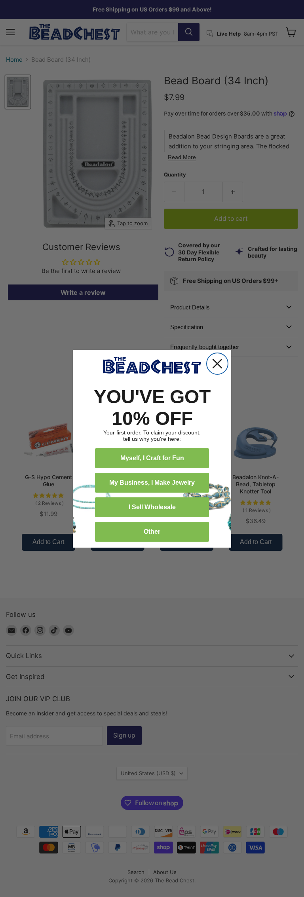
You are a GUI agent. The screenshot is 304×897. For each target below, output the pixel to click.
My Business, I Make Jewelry (152, 482)
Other (152, 531)
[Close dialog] (217, 363)
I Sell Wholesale (152, 507)
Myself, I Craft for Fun (152, 458)
